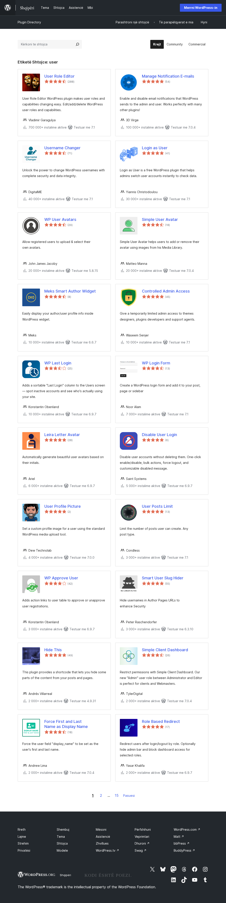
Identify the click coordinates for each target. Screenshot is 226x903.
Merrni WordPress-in (200, 7)
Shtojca (62, 843)
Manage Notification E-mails (168, 76)
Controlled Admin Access (166, 291)
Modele (62, 850)
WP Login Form (156, 363)
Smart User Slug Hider (162, 578)
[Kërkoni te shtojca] (77, 44)
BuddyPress (184, 850)
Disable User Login (159, 434)
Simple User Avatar (160, 219)
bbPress (182, 843)
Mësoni (101, 829)
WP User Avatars (60, 219)
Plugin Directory (29, 22)
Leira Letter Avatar (62, 434)
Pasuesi (129, 795)
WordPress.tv (107, 850)
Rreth (22, 829)
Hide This (53, 649)
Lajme (22, 836)
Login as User (155, 148)
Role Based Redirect (161, 721)
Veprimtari (142, 836)
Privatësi (24, 850)
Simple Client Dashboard (165, 649)
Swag (141, 850)
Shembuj (63, 829)
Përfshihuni (143, 829)
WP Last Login (57, 363)
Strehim (23, 843)
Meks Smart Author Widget (70, 291)
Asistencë (103, 836)
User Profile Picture (62, 506)
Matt (179, 836)
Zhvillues (102, 843)
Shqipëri (65, 875)
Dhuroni (142, 843)
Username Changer (62, 148)
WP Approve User (61, 578)
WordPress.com (187, 829)
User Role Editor (59, 76)
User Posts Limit (157, 506)
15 (117, 795)
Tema (61, 836)
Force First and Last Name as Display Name (66, 724)
